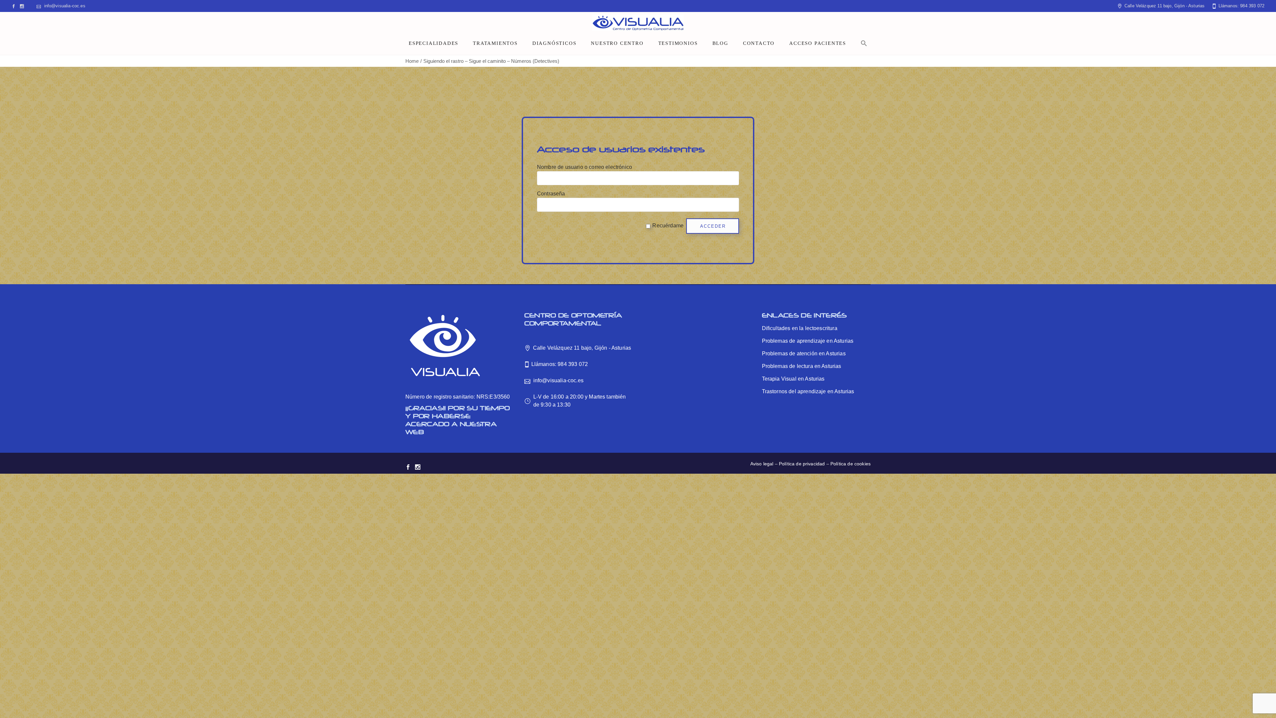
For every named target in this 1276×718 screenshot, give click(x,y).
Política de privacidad (802, 463)
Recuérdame (668, 225)
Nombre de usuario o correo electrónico (584, 167)
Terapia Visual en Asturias (793, 379)
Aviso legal (762, 463)
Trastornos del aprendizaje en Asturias (808, 391)
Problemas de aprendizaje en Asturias (808, 341)
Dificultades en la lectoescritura (799, 328)
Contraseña (551, 193)
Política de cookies (850, 463)
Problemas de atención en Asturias (804, 353)
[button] (864, 43)
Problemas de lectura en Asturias (801, 366)
